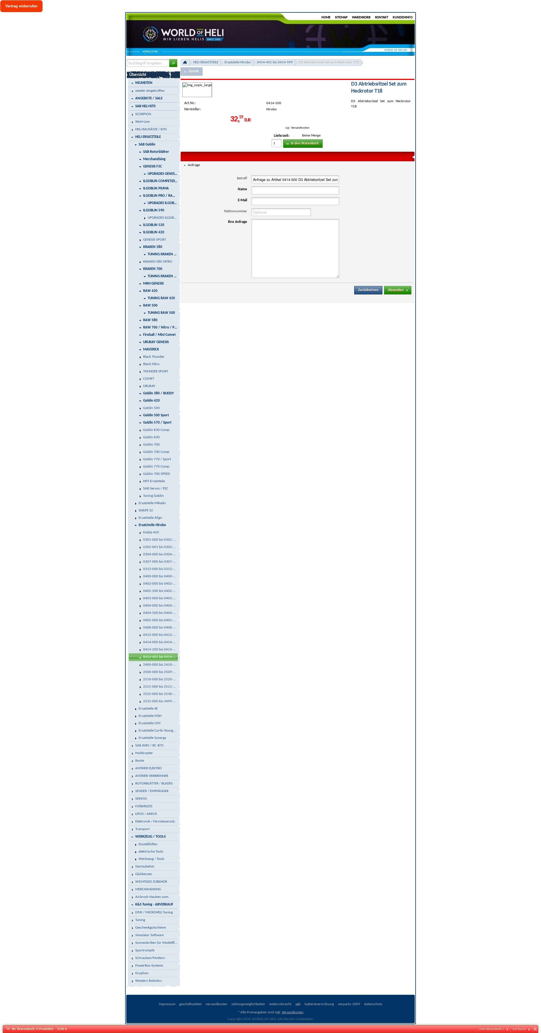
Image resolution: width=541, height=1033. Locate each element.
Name (242, 189)
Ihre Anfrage (237, 222)
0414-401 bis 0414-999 (275, 62)
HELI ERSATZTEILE (205, 62)
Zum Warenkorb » (491, 1029)
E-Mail (242, 200)
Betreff (242, 178)
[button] (173, 63)
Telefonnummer (235, 211)
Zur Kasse (519, 1029)
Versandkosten (300, 127)
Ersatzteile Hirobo (238, 62)
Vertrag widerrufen (21, 6)
